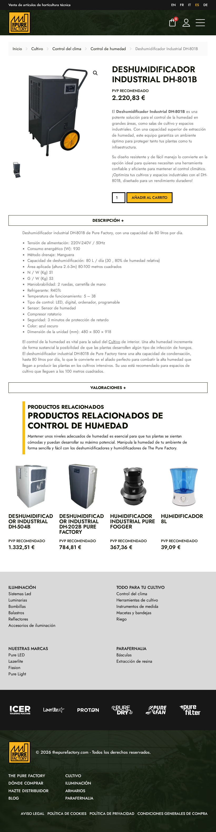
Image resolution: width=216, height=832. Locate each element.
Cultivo (37, 49)
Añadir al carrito (149, 197)
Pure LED (16, 655)
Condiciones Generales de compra (173, 813)
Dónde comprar (25, 783)
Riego (121, 619)
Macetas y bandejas (133, 613)
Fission (14, 668)
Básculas (123, 655)
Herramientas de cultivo (137, 600)
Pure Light (17, 674)
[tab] (108, 220)
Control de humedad (108, 49)
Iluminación (78, 783)
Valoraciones (106, 388)
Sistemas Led (19, 594)
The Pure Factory (26, 776)
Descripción (106, 220)
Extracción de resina (134, 661)
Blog (13, 798)
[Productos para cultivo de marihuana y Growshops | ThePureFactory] (86, 23)
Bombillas (17, 606)
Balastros (16, 613)
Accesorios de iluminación (31, 625)
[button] (95, 73)
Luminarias (17, 600)
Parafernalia (79, 798)
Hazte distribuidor (28, 791)
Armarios (75, 791)
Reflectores (18, 619)
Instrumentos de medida (137, 606)
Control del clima (66, 49)
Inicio (17, 49)
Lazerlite (15, 661)
